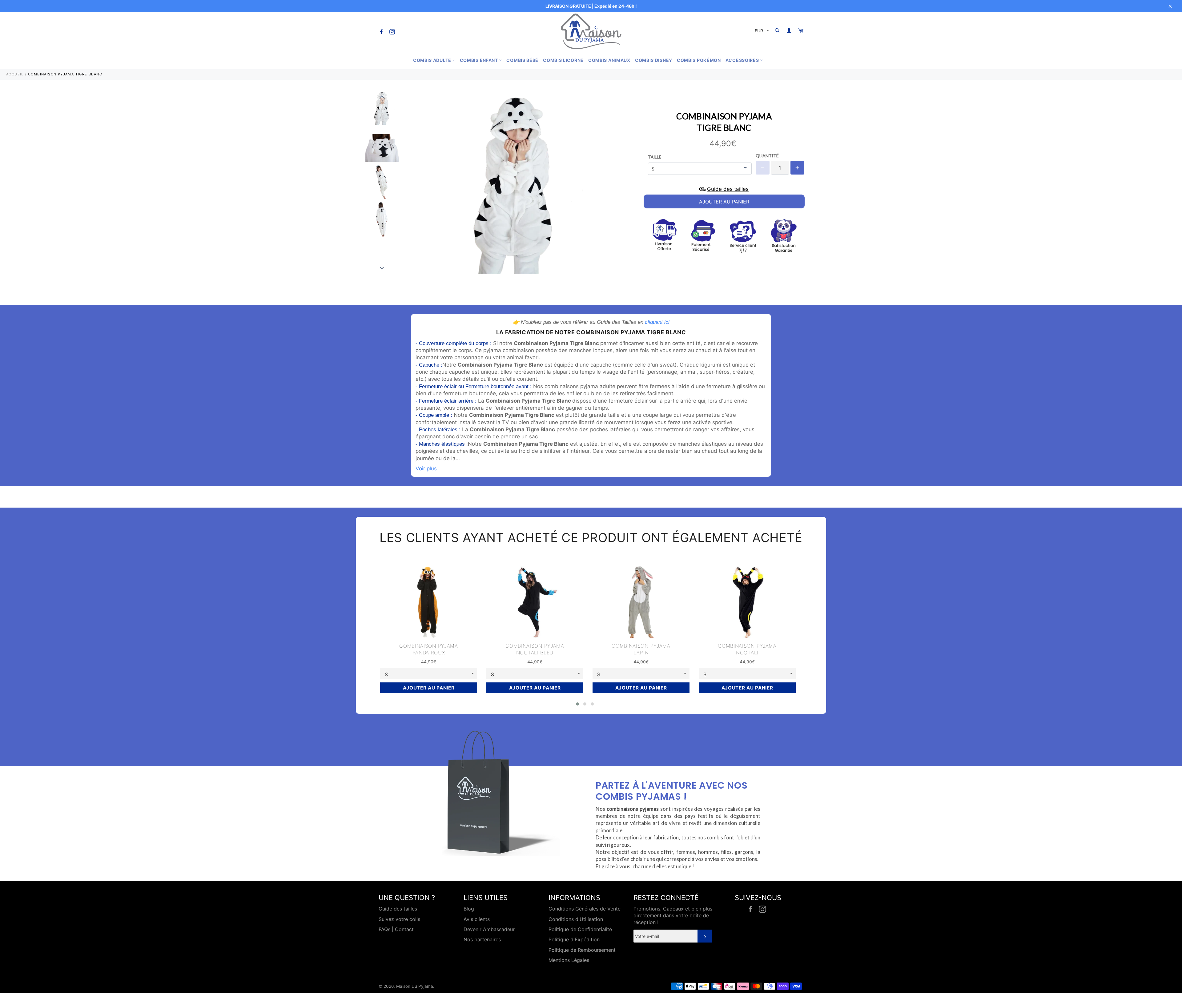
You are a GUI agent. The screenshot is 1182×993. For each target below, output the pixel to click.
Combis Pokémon (699, 60)
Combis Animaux (609, 60)
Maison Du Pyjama (414, 986)
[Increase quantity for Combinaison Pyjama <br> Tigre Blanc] (797, 168)
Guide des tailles (398, 909)
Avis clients (477, 919)
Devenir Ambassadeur (489, 929)
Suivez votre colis (399, 919)
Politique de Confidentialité (580, 929)
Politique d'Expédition (574, 939)
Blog (469, 909)
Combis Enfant (479, 60)
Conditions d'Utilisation (576, 919)
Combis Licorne (563, 60)
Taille (654, 157)
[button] (577, 704)
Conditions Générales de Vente (585, 909)
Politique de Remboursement (582, 950)
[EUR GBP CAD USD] (761, 31)
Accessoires (743, 60)
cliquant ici (657, 322)
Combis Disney (653, 60)
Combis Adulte (432, 60)
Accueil (15, 74)
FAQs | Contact (396, 929)
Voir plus (426, 468)
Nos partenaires (482, 939)
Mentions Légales (569, 960)
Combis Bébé (522, 60)
